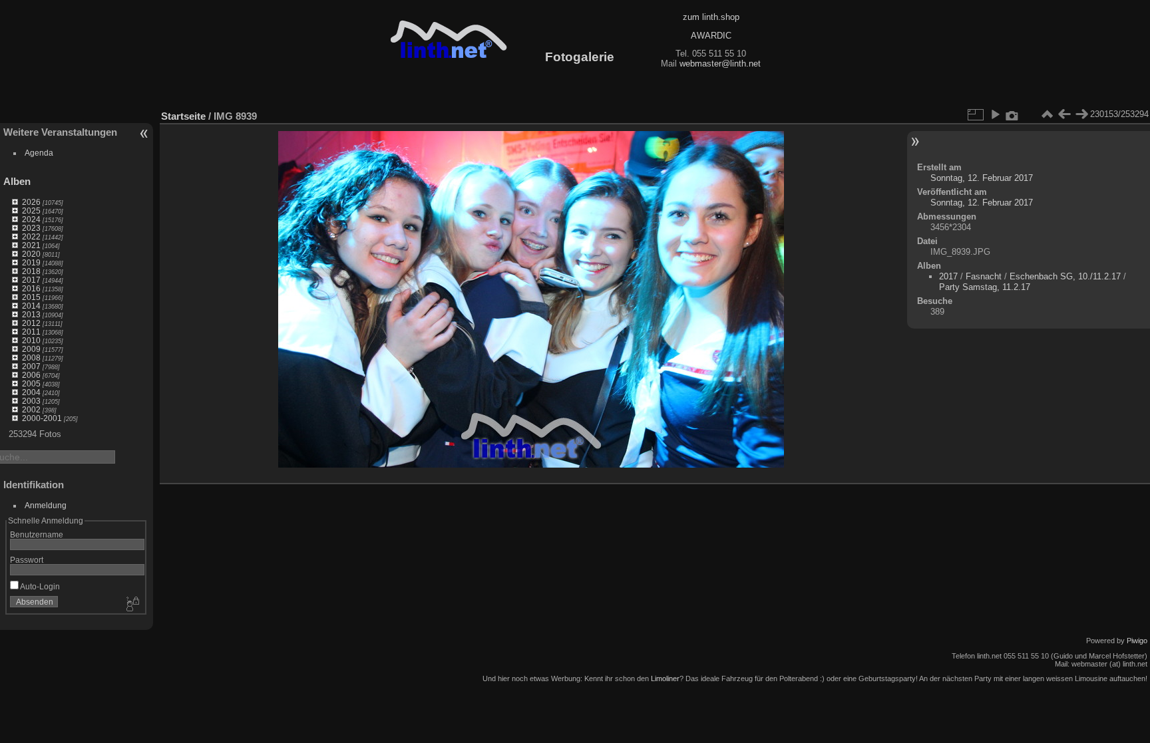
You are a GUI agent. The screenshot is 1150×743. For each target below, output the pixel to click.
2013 (31, 314)
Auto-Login (39, 586)
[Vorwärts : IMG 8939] (1081, 114)
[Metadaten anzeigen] (1012, 114)
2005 (31, 383)
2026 (31, 202)
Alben (17, 181)
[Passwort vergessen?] (131, 604)
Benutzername (36, 534)
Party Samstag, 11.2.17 (984, 287)
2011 (31, 331)
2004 (31, 392)
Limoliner (665, 678)
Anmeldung (46, 505)
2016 (31, 288)
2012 (31, 323)
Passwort (26, 559)
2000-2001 (42, 418)
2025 (31, 210)
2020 (31, 253)
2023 (31, 227)
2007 (31, 366)
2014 (31, 305)
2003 (31, 400)
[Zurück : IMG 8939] (1064, 114)
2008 (31, 357)
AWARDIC (711, 36)
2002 (31, 409)
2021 (31, 245)
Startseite (183, 116)
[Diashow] (995, 114)
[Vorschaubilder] (1046, 114)
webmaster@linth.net (720, 64)
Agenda (39, 152)
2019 (31, 262)
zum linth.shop (711, 17)
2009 (31, 349)
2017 (31, 279)
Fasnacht (984, 276)
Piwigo (1137, 641)
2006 (31, 375)
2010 (31, 340)
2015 (31, 297)
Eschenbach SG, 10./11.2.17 (1065, 276)
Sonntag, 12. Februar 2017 (981, 178)
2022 (31, 236)
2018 (31, 271)
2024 (31, 219)
